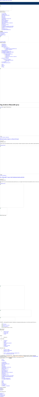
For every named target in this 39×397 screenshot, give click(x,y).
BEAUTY (7, 57)
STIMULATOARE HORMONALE (7, 27)
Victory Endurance (5, 28)
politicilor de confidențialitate (19, 356)
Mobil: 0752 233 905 (6, 325)
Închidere (1, 388)
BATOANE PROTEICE (5, 15)
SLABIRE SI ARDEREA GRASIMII (7, 26)
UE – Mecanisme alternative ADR (9, 353)
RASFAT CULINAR (5, 24)
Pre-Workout (6, 346)
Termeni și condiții (6, 349)
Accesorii (5, 343)
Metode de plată (6, 331)
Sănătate (5, 344)
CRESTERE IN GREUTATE (6, 18)
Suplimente (7, 137)
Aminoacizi (5, 340)
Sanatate (4, 137)
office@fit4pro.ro (5, 326)
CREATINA (4, 17)
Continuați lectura (2, 145)
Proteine (5, 342)
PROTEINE (4, 23)
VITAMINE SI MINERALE (6, 29)
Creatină (5, 341)
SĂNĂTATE (8, 55)
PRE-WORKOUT (6, 47)
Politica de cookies (6, 351)
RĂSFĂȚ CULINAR (7, 59)
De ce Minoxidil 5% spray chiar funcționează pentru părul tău (12, 177)
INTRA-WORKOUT (5, 20)
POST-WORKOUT (5, 21)
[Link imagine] (7, 320)
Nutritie (1, 137)
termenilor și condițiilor (10, 356)
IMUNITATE (4, 19)
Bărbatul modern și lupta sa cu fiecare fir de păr (9, 139)
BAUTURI (3, 16)
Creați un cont (2, 393)
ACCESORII (4, 13)
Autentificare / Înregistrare (6, 385)
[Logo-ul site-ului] (6, 10)
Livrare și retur (6, 332)
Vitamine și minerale (7, 345)
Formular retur (6, 333)
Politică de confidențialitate (8, 350)
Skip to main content (9, 0)
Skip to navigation (3, 0)
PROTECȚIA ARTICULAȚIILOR (11, 56)
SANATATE (4, 25)
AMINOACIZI (4, 14)
